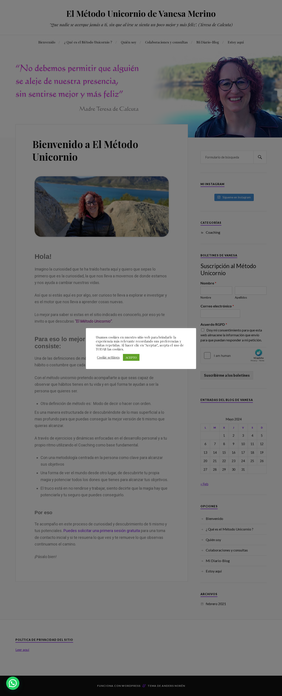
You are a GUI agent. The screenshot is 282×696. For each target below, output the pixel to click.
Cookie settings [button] (108, 357)
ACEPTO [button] (131, 357)
